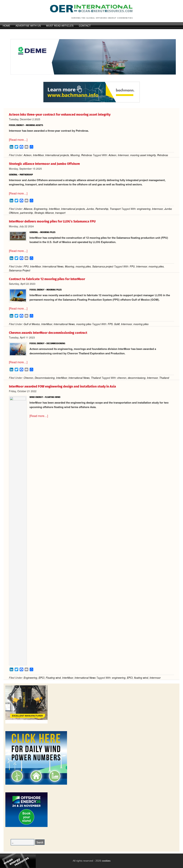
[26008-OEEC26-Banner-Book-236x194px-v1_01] (26, 826)
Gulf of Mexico (32, 324)
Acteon (27, 155)
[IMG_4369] (91, 80)
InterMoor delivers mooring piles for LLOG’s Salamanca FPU (52, 221)
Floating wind (53, 677)
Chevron (28, 377)
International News (52, 266)
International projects (57, 155)
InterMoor (38, 155)
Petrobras (86, 155)
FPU (26, 266)
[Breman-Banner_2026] (26, 723)
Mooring (75, 155)
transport (60, 212)
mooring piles (83, 266)
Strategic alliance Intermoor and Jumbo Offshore (44, 164)
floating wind (141, 677)
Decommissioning (45, 377)
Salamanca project (102, 266)
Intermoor (123, 155)
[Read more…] (18, 140)
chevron (121, 377)
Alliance (28, 209)
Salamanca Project (19, 270)
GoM (117, 324)
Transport (115, 209)
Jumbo (90, 209)
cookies (105, 860)
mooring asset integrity (143, 155)
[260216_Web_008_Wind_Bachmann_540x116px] (91, 101)
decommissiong (136, 377)
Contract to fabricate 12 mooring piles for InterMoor (47, 279)
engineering (143, 209)
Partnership (101, 209)
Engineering (40, 209)
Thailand (96, 377)
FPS (110, 324)
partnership (26, 212)
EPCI (41, 677)
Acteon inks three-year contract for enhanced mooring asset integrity (59, 115)
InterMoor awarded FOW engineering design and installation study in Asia (62, 386)
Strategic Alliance (44, 212)
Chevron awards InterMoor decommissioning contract (48, 333)
